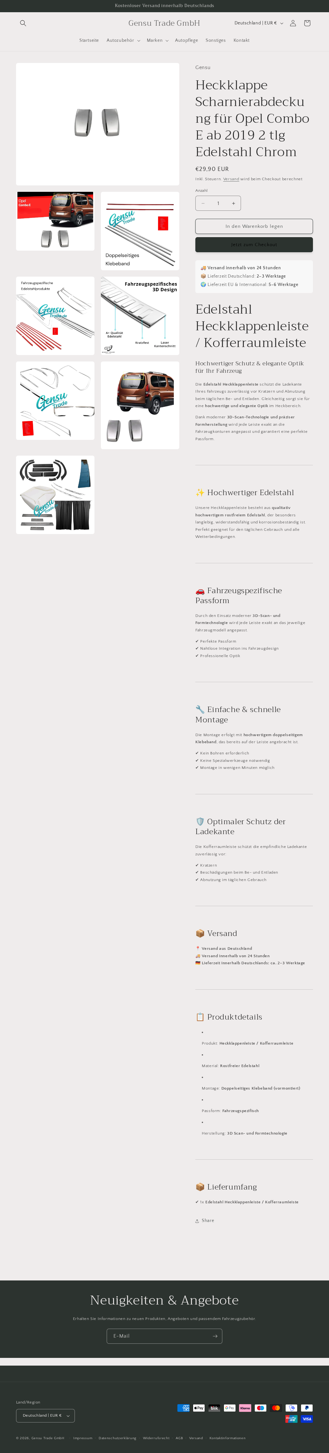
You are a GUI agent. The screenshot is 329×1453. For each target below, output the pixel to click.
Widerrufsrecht (156, 1438)
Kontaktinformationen (227, 1438)
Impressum (82, 1438)
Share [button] (208, 1220)
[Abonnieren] (215, 1336)
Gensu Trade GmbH (48, 1438)
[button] (23, 23)
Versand (231, 179)
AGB (179, 1438)
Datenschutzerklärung (118, 1438)
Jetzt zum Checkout (254, 244)
